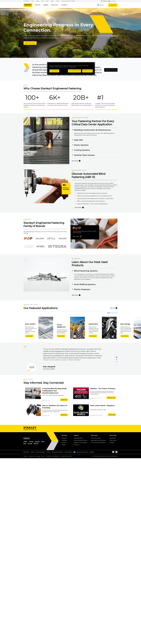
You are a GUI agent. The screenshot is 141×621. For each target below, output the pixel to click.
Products (37, 5)
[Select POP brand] (28, 238)
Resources (54, 5)
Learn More (78, 207)
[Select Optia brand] (51, 238)
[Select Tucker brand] (62, 238)
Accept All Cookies (87, 70)
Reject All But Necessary (74, 70)
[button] (32, 1)
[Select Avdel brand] (41, 246)
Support (45, 5)
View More (75, 161)
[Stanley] (28, 5)
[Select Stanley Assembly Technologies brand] (29, 246)
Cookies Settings (54, 70)
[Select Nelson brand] (40, 238)
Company (64, 5)
